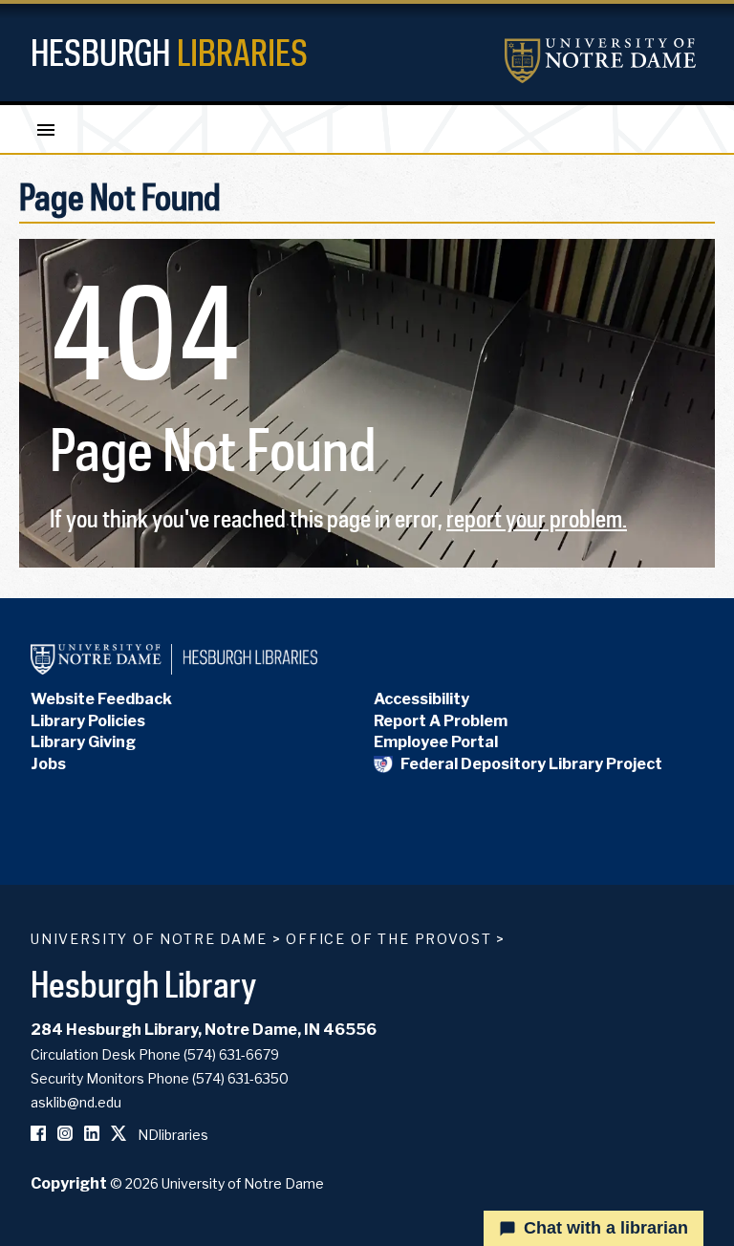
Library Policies (88, 721)
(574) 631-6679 (231, 1054)
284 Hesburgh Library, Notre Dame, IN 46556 (204, 1029)
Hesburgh (169, 52)
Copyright (69, 1183)
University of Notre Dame (149, 939)
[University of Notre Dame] (600, 60)
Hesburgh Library (144, 983)
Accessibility (421, 699)
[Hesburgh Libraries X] (118, 1135)
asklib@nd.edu (76, 1102)
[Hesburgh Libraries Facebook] (38, 1135)
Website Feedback (101, 699)
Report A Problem (440, 721)
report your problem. (536, 518)
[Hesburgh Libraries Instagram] (65, 1135)
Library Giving (83, 742)
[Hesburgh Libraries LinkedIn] (91, 1135)
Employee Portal (436, 742)
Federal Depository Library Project (531, 764)
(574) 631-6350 (240, 1078)
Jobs (48, 764)
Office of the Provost (388, 939)
